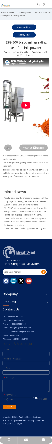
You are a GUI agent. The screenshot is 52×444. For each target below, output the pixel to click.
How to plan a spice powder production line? (23, 214)
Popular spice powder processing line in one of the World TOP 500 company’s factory (26, 198)
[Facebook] (6, 281)
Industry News (24, 34)
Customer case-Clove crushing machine (21, 204)
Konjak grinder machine (14, 225)
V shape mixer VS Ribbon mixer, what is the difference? (26, 211)
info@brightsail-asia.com (22, 264)
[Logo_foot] (19, 252)
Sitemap (30, 420)
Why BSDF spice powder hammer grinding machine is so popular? (26, 208)
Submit (10, 406)
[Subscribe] (43, 272)
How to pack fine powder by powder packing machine (26, 228)
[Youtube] (28, 281)
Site (33, 55)
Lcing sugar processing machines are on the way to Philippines (26, 201)
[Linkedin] (13, 281)
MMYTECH (11, 423)
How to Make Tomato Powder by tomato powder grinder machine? (26, 218)
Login (19, 423)
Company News (24, 27)
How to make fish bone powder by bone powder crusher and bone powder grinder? (26, 221)
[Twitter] (21, 281)
